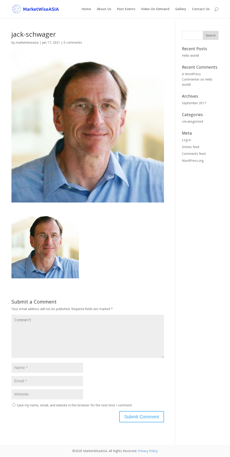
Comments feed (194, 153)
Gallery (180, 9)
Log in (186, 140)
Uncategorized (192, 121)
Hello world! (190, 55)
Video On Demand (155, 9)
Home (86, 9)
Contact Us (201, 9)
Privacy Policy (148, 451)
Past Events (126, 9)
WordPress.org (192, 160)
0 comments (73, 42)
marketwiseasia (27, 42)
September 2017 (194, 103)
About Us (104, 9)
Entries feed (190, 147)
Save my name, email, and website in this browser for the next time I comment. (75, 405)
